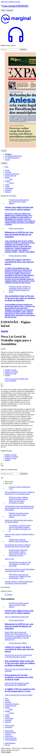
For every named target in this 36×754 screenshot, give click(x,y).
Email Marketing (10, 743)
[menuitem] (6, 167)
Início (6, 698)
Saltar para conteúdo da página (10, 2)
